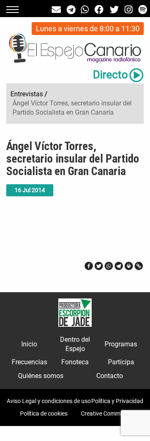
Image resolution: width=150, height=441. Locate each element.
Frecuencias (29, 362)
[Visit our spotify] (142, 10)
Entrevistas (26, 94)
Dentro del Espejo (75, 344)
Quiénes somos (40, 376)
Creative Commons (105, 413)
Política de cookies (44, 413)
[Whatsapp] (109, 266)
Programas (121, 344)
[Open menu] (12, 9)
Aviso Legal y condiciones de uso (49, 401)
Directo (110, 74)
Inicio (29, 344)
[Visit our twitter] (114, 10)
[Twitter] (99, 266)
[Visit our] (56, 10)
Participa (121, 362)
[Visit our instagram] (128, 10)
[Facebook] (89, 266)
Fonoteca (75, 362)
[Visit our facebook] (99, 10)
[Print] (129, 266)
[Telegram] (119, 266)
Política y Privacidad (117, 401)
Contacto (109, 376)
